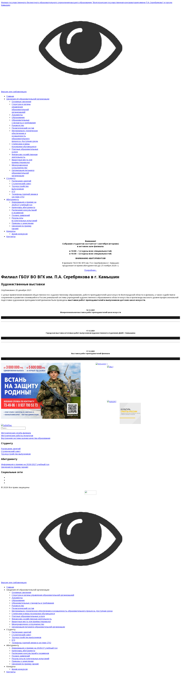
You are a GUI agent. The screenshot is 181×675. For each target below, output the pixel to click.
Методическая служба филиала (16, 432)
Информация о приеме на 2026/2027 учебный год (25, 464)
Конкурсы (11, 231)
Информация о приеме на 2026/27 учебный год (24, 203)
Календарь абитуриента (23, 207)
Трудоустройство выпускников (20, 187)
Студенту (11, 178)
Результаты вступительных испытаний (24, 219)
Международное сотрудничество (20, 166)
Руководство (18, 125)
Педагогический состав (23, 128)
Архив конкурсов (20, 233)
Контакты (11, 236)
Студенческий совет (21, 183)
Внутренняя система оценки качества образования (25, 438)
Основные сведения (21, 101)
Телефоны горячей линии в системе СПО (31, 642)
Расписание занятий (21, 180)
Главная (10, 96)
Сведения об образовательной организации (27, 98)
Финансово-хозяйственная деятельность (24, 155)
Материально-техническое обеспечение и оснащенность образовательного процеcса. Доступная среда (25, 135)
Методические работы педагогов (17, 435)
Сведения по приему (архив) (14, 467)
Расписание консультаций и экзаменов (30, 653)
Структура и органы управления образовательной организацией (21, 108)
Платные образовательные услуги (28, 616)
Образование (18, 117)
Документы (17, 114)
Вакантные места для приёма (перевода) (22, 161)
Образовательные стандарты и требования (24, 121)
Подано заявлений (21, 215)
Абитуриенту (12, 199)
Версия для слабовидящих (14, 91)
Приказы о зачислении (23, 223)
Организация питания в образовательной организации (23, 173)
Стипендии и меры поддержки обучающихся (24, 145)
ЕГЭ (13, 191)
